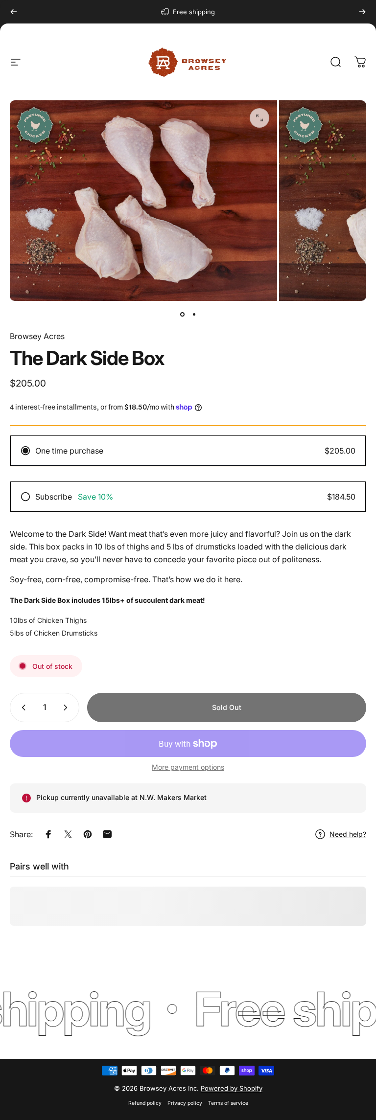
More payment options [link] (188, 767)
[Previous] (13, 11)
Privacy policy (184, 1103)
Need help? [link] (347, 834)
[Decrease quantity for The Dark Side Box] (21, 707)
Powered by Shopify (231, 1088)
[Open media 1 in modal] (259, 118)
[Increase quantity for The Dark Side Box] (67, 707)
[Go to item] (182, 314)
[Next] (362, 11)
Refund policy (145, 1103)
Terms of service (228, 1103)
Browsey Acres (37, 336)
